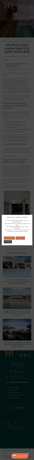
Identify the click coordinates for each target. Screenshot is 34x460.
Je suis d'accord (9, 238)
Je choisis (8, 241)
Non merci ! (20, 238)
